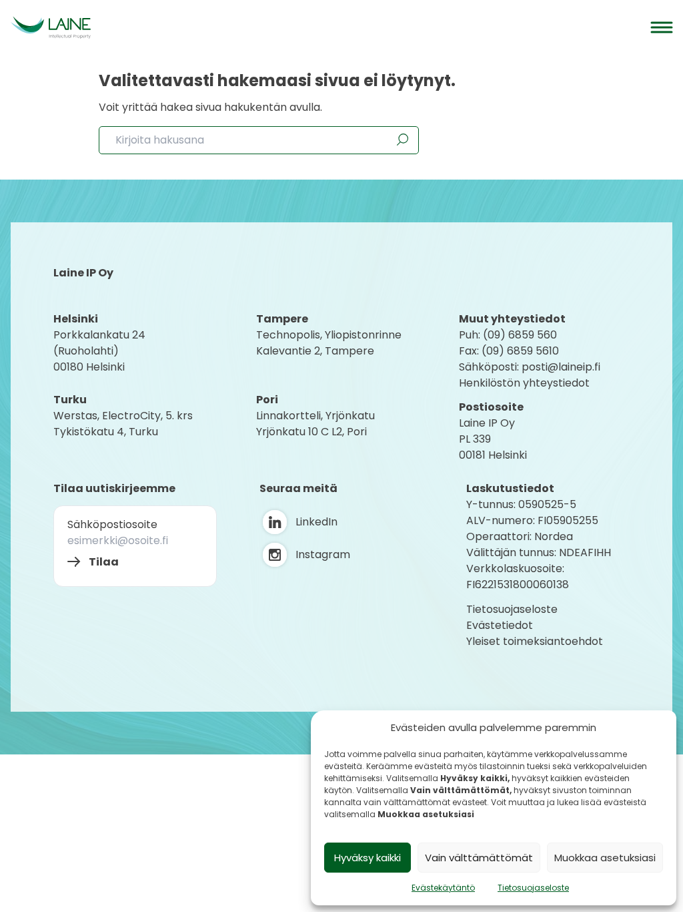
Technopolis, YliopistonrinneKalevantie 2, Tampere (329, 343)
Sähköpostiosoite (112, 524)
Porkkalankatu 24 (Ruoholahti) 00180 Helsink (99, 351)
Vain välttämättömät (479, 858)
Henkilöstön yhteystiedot (524, 383)
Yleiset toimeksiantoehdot (534, 641)
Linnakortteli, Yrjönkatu (315, 415)
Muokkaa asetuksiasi (605, 858)
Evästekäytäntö (443, 887)
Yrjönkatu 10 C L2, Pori (311, 431)
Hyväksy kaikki (367, 858)
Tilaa (104, 561)
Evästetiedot (499, 625)
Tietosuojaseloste (533, 887)
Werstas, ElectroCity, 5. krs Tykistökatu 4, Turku (124, 423)
